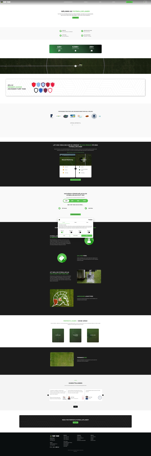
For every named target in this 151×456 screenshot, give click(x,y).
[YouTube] (56, 447)
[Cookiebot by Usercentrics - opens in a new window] (88, 219)
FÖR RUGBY (65, 446)
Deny (64, 235)
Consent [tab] (64, 222)
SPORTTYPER (79, 436)
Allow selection (75, 235)
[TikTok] (58, 447)
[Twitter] (51, 447)
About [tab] (87, 222)
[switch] (71, 232)
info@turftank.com (52, 439)
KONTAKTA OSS (93, 440)
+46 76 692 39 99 (52, 440)
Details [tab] (75, 222)
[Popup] (75, 58)
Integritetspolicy (75, 451)
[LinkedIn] (55, 447)
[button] (75, 402)
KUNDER (92, 439)
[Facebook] (50, 447)
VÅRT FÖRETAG (93, 436)
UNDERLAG (79, 439)
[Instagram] (53, 447)
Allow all (87, 235)
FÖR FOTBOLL (66, 441)
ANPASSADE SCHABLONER (81, 440)
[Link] (6, 2)
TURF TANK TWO (66, 436)
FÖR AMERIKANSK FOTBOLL (68, 442)
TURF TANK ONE (66, 439)
